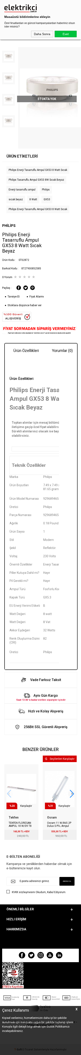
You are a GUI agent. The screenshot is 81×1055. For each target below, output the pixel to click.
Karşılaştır (26, 805)
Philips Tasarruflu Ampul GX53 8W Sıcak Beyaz (36, 179)
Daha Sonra (42, 34)
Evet (66, 34)
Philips (46, 189)
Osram (52, 817)
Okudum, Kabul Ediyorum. (39, 892)
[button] (72, 794)
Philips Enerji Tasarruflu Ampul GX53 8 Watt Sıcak (38, 170)
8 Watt (33, 199)
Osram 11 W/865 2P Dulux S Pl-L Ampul (59, 824)
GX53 (47, 199)
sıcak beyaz (16, 199)
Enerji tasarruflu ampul (22, 189)
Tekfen (14, 817)
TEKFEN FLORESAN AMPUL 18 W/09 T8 (20, 824)
